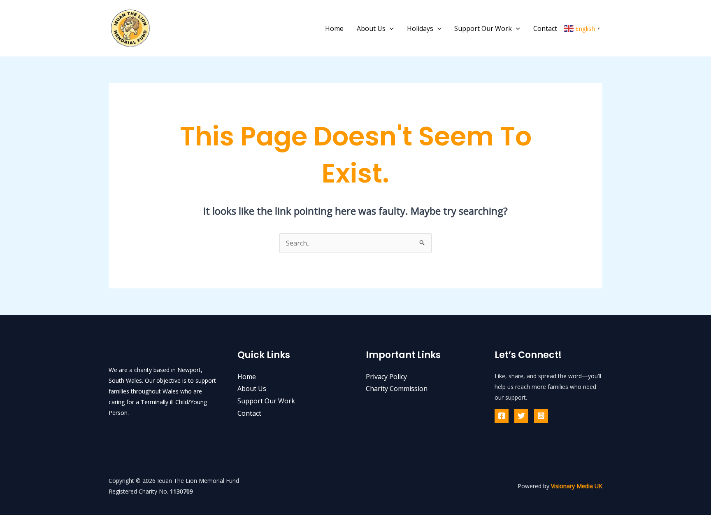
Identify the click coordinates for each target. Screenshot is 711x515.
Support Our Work (483, 28)
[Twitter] (521, 416)
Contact (545, 28)
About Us (371, 28)
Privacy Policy (386, 376)
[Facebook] (502, 416)
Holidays (420, 28)
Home (334, 28)
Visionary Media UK (576, 486)
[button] (390, 28)
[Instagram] (541, 416)
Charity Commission (397, 388)
